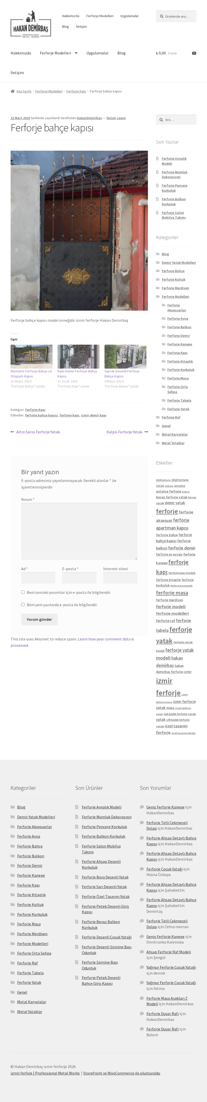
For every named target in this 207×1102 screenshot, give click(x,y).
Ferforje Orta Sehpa (34, 953)
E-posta (70, 568)
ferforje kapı (69, 415)
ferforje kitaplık (168, 580)
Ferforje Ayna (177, 318)
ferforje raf (165, 620)
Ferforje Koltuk (173, 279)
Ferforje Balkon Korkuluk (174, 201)
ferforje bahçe (167, 535)
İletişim (81, 26)
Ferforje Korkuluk (180, 369)
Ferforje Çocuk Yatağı (164, 868)
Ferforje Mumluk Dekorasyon (174, 174)
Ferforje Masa (178, 378)
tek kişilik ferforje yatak (180, 714)
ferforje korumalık (181, 585)
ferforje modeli (171, 606)
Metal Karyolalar (175, 434)
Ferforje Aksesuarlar (176, 307)
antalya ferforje (168, 491)
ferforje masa (172, 592)
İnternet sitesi (115, 568)
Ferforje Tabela (179, 400)
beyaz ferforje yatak (171, 497)
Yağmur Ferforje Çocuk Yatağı (171, 967)
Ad (24, 568)
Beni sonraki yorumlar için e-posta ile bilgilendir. (69, 592)
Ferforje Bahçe (173, 271)
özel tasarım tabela (183, 733)
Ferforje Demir (178, 335)
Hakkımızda (70, 16)
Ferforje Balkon (179, 327)
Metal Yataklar (173, 443)
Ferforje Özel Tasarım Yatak (106, 896)
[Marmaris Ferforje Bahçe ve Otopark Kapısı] (32, 357)
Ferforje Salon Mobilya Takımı (174, 215)
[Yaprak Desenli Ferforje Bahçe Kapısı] (125, 357)
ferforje (167, 511)
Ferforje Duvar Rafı (162, 1013)
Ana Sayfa (23, 91)
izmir (188, 672)
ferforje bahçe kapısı (41, 415)
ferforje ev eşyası (169, 554)
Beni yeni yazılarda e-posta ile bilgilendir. (62, 604)
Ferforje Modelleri (100, 16)
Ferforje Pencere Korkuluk (174, 188)
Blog (65, 26)
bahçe (186, 491)
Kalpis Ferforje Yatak (124, 432)
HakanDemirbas (89, 118)
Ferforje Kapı (76, 91)
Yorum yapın (116, 118)
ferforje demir (181, 548)
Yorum (28, 499)
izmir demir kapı (94, 415)
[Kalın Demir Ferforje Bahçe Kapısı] (78, 357)
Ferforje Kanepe (179, 344)
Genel (166, 426)
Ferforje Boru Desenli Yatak (105, 877)
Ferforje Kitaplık (180, 361)
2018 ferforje (163, 480)
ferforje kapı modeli (181, 573)
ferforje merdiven (169, 600)
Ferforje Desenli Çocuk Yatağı (107, 936)
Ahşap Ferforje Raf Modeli (168, 951)
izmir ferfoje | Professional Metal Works (45, 1073)
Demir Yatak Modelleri (179, 262)
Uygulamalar (129, 16)
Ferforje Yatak (178, 409)
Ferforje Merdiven (175, 288)
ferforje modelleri (172, 613)
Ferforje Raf (171, 417)
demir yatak (175, 502)
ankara (169, 486)
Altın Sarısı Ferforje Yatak (38, 432)
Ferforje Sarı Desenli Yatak (104, 886)
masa (170, 708)
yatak (161, 719)
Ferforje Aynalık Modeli (101, 806)
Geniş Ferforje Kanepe (165, 806)
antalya (179, 486)
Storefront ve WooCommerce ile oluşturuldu (121, 1073)
